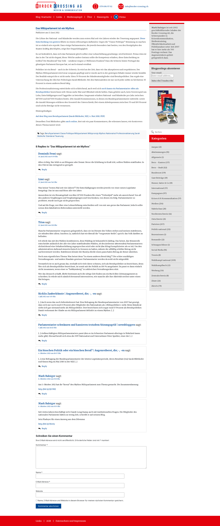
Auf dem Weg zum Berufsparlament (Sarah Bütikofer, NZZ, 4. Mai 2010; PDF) (70, 116)
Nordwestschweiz (159, 214)
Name (39, 472)
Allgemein (156, 157)
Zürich (154, 286)
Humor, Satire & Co (160, 183)
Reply (44, 169)
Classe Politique (67, 133)
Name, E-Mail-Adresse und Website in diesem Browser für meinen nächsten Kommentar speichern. (81, 500)
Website (39, 491)
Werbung (155, 270)
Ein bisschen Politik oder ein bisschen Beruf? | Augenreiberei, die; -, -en (81, 350)
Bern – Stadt (157, 167)
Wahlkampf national (160, 260)
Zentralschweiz (158, 275)
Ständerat (50, 136)
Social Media (157, 250)
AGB (48, 521)
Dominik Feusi (47, 153)
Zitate (154, 281)
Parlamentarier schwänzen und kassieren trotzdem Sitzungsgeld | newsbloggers (86, 324)
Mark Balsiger (46, 376)
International (157, 188)
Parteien (155, 224)
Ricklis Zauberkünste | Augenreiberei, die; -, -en (67, 293)
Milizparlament (80, 133)
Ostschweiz (156, 219)
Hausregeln (103, 17)
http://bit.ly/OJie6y (46, 424)
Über (89, 17)
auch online (71, 121)
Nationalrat (111, 133)
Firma (122, 17)
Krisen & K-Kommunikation (164, 198)
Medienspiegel (74, 17)
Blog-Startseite (43, 17)
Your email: (156, 73)
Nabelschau (156, 209)
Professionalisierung (125, 133)
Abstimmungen (158, 152)
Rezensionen (157, 234)
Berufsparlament (52, 133)
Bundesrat (156, 173)
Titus (41, 222)
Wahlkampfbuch (159, 265)
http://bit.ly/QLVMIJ (47, 389)
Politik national (158, 229)
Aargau (154, 147)
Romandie (156, 239)
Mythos (102, 133)
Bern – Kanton (158, 162)
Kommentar (42, 445)
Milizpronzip (93, 133)
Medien (154, 203)
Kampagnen (157, 193)
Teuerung (59, 136)
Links (59, 17)
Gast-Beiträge (157, 178)
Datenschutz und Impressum (71, 521)
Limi (41, 179)
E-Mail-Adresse (43, 481)
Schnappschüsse (159, 245)
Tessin (154, 255)
